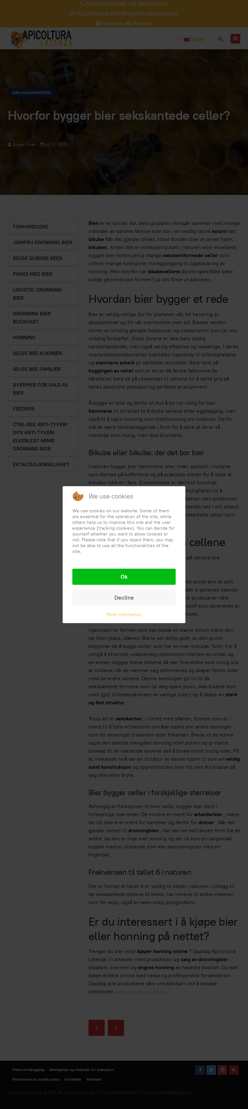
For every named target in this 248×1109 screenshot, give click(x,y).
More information (124, 614)
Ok (124, 576)
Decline (124, 597)
